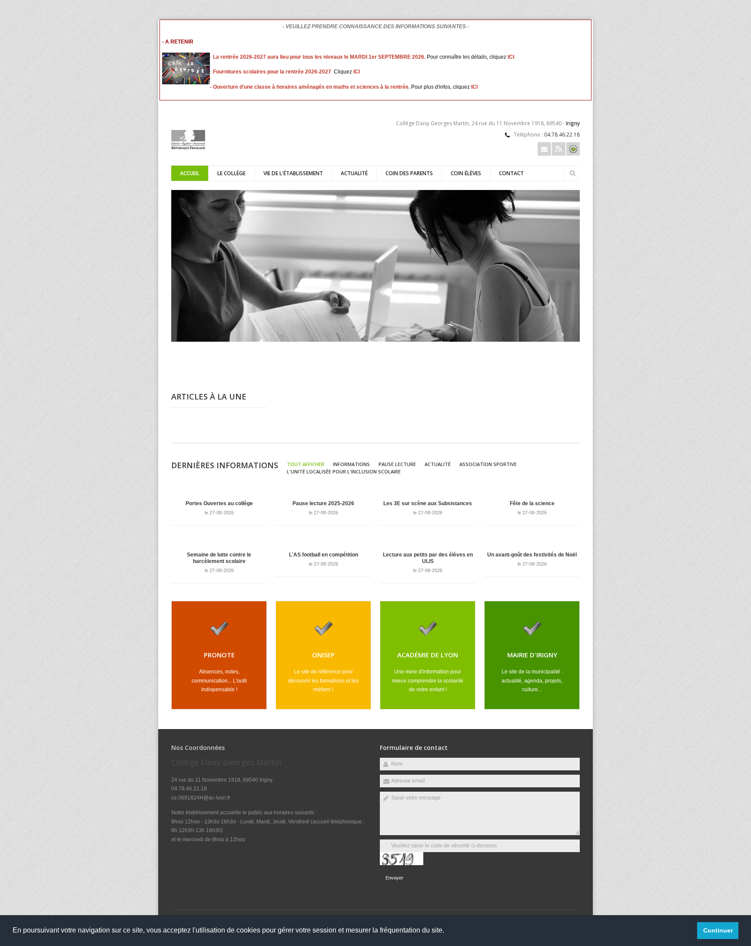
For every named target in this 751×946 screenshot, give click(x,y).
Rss (558, 149)
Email (544, 149)
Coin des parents (409, 173)
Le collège (231, 173)
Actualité (354, 173)
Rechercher (572, 173)
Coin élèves (466, 173)
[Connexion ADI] (573, 149)
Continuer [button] (718, 930)
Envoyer (394, 877)
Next (575, 353)
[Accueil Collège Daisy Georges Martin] (188, 148)
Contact (511, 173)
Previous (547, 353)
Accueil (189, 173)
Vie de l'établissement (293, 173)
